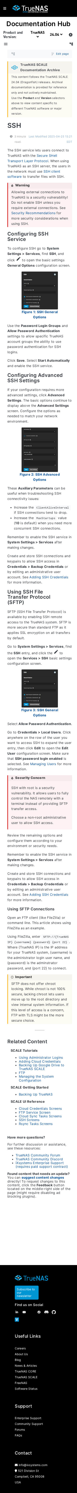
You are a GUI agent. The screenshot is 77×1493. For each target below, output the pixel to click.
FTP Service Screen (34, 1112)
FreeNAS (21, 1383)
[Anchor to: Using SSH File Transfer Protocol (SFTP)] (69, 597)
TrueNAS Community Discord (39, 1159)
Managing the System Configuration (36, 1078)
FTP (22, 1073)
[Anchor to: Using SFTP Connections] (58, 909)
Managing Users (43, 764)
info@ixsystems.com (33, 1465)
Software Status (26, 1388)
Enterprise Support (28, 1418)
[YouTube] (24, 1312)
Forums (20, 1429)
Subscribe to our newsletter (26, 1292)
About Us (21, 1354)
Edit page (62, 53)
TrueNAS (38, 32)
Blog (18, 1360)
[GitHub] (54, 1312)
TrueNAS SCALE (26, 1377)
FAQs (18, 1435)
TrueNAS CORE (25, 1371)
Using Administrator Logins (41, 1058)
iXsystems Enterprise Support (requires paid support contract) (42, 1165)
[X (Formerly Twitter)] (32, 1312)
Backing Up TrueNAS (36, 1094)
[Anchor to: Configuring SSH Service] (69, 236)
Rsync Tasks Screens (36, 1124)
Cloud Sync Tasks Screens (40, 1116)
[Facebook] (39, 1312)
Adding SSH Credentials (48, 577)
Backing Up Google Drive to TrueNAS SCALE (41, 1067)
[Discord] (46, 1312)
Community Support (29, 1424)
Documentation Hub (38, 24)
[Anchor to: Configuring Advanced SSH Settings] (69, 378)
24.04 (55, 34)
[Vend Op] (17, 1320)
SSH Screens (29, 1120)
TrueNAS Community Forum (38, 1155)
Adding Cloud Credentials (40, 1061)
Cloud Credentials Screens (40, 1108)
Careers (20, 1348)
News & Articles (26, 1365)
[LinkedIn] (17, 1312)
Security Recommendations (33, 213)
